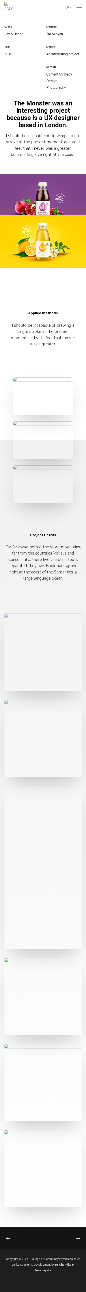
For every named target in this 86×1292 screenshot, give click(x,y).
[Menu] (77, 7)
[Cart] (66, 7)
